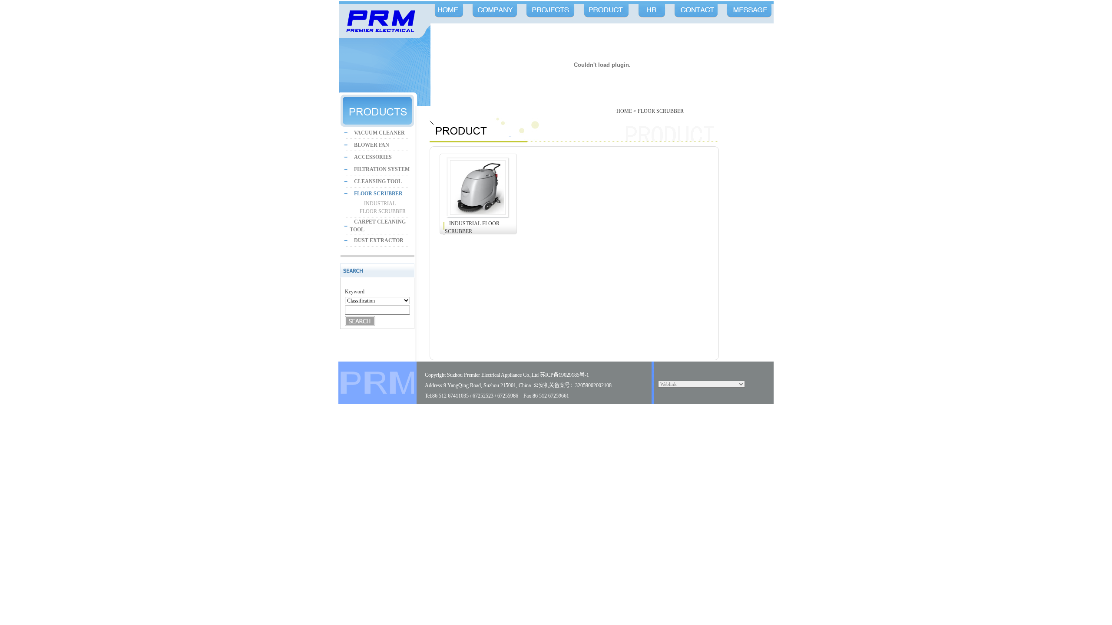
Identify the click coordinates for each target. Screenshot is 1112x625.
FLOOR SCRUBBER (661, 111)
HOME (624, 111)
